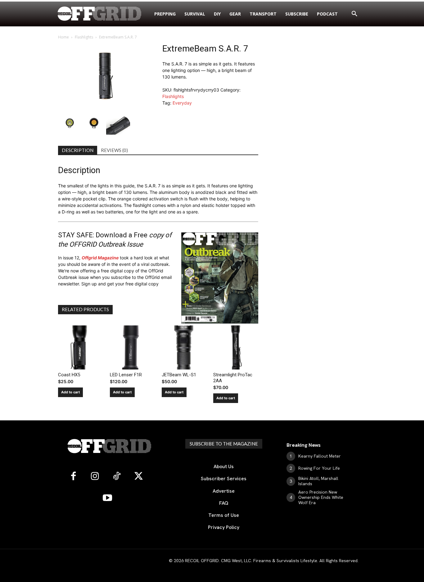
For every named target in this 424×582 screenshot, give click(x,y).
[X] (138, 476)
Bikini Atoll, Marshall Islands (318, 481)
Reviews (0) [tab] (114, 150)
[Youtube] (107, 498)
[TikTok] (116, 476)
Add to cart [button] (70, 392)
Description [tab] (77, 150)
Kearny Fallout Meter (319, 456)
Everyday (182, 102)
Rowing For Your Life (319, 468)
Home (63, 37)
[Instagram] (95, 476)
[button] (354, 14)
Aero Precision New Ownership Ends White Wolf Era (320, 497)
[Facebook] (73, 476)
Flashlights (84, 37)
